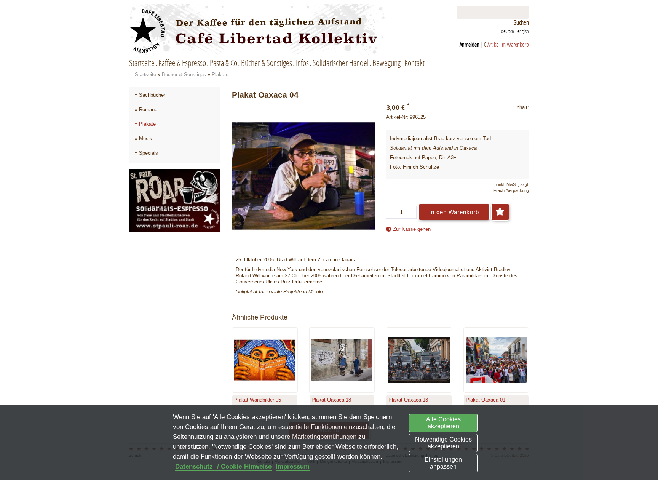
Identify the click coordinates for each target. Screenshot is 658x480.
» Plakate (145, 124)
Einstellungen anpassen (443, 463)
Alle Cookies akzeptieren (443, 422)
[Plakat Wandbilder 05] (265, 360)
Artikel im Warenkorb (508, 44)
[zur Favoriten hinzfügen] (500, 212)
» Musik (143, 138)
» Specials (146, 153)
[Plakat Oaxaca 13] (419, 360)
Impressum (293, 466)
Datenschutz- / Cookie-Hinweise (223, 466)
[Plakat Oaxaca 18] (342, 360)
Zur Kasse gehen (412, 229)
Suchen (521, 22)
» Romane (146, 109)
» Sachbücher (150, 95)
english (523, 31)
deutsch (507, 31)
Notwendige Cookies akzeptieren (443, 443)
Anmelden (469, 44)
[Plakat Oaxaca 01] (496, 360)
